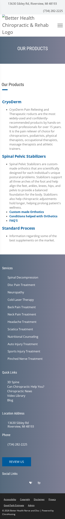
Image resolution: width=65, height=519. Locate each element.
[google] (6, 483)
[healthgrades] (33, 483)
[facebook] (15, 483)
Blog (10, 400)
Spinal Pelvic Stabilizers (24, 156)
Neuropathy (16, 292)
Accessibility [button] (10, 499)
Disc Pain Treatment (21, 285)
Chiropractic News (19, 391)
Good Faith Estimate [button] (14, 505)
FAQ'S (13, 221)
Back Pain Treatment (22, 307)
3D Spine (13, 382)
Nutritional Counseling (23, 337)
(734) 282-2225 (52, 11)
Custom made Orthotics (26, 212)
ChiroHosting (8, 514)
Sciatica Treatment (20, 329)
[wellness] (42, 483)
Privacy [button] (52, 499)
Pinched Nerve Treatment (25, 359)
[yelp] (24, 483)
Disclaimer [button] (39, 499)
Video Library (16, 396)
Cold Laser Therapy (21, 300)
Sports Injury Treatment (24, 351)
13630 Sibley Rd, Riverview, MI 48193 (32, 4)
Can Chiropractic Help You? (25, 387)
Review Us (16, 462)
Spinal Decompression (23, 277)
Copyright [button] (25, 499)
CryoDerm (11, 101)
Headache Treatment (22, 322)
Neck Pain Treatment (22, 314)
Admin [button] (31, 505)
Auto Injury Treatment (23, 344)
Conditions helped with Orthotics (33, 216)
